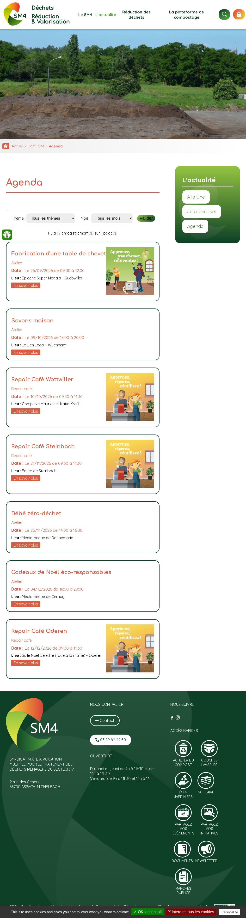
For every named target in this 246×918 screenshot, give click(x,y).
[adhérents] (239, 14)
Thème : (19, 218)
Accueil (17, 146)
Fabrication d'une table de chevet (58, 254)
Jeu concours (201, 211)
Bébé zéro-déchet (36, 513)
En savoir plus (26, 285)
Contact (106, 720)
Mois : (86, 218)
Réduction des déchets (136, 14)
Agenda (56, 146)
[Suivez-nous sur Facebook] (172, 718)
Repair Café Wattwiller (42, 379)
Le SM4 (85, 14)
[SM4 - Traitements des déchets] (37, 24)
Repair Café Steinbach (43, 446)
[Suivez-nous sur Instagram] (178, 718)
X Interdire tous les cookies (191, 912)
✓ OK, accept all (148, 912)
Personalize (229, 912)
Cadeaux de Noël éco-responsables (61, 572)
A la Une (196, 197)
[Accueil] (5, 146)
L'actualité (105, 14)
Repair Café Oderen (39, 631)
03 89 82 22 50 (112, 739)
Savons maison (32, 321)
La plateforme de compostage (186, 14)
